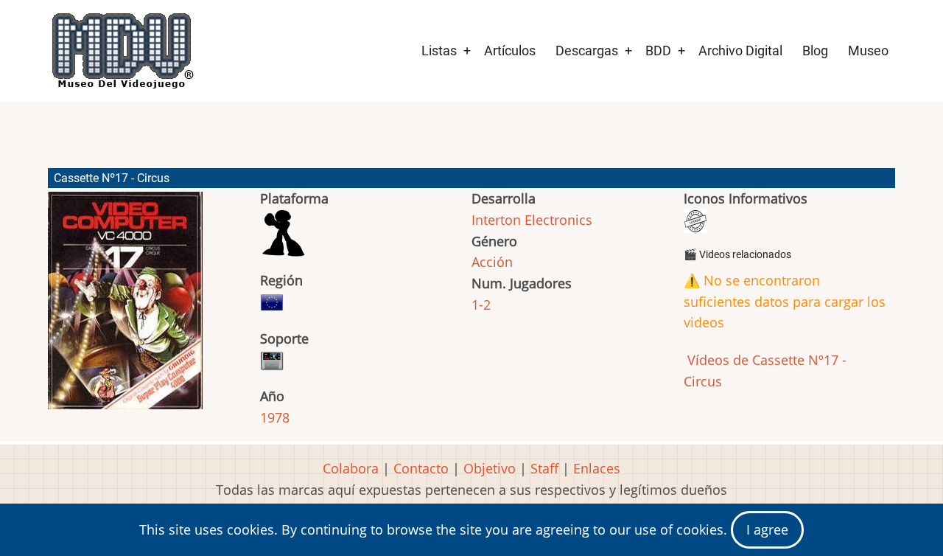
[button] (125, 307)
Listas (439, 50)
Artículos (510, 50)
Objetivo (489, 468)
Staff (544, 468)
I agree (767, 529)
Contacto (421, 468)
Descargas (586, 50)
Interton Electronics (532, 220)
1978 (275, 417)
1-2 (481, 304)
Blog (815, 50)
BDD (658, 50)
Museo (868, 50)
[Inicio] (121, 50)
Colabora (351, 468)
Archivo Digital (740, 50)
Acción (492, 262)
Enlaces (596, 468)
